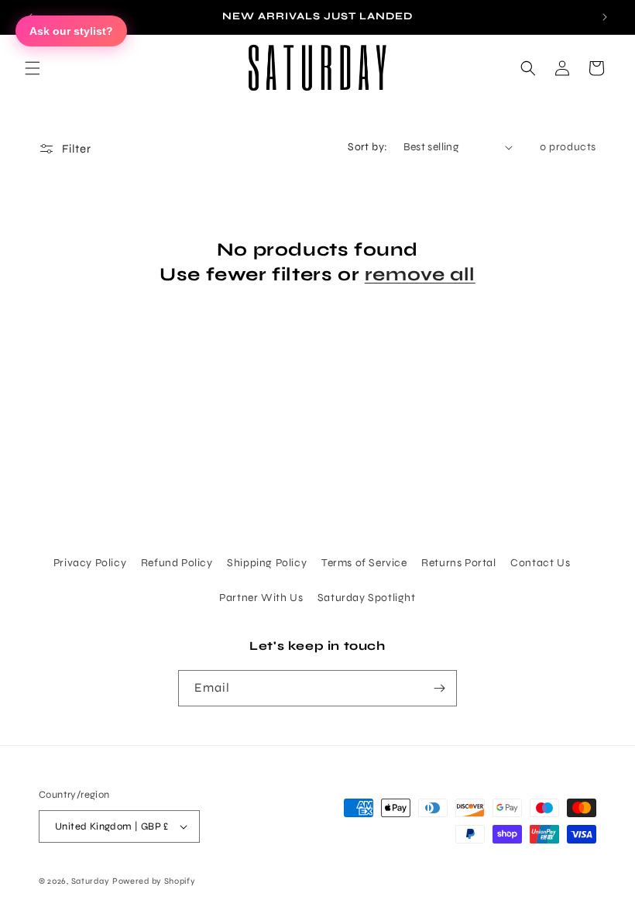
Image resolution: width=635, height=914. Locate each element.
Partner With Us (261, 597)
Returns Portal (458, 562)
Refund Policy (177, 562)
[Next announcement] (605, 17)
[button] (32, 68)
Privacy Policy (89, 562)
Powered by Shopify (154, 881)
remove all (420, 274)
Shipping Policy (267, 562)
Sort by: (367, 146)
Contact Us (540, 562)
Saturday (90, 881)
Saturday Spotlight (367, 597)
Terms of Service (364, 562)
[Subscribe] (439, 688)
